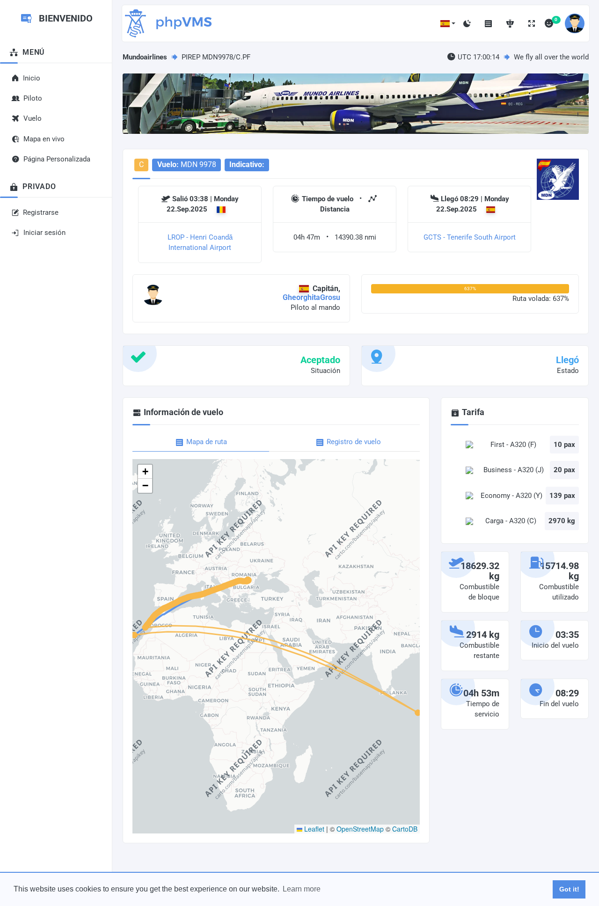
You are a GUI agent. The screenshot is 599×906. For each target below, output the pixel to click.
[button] (447, 23)
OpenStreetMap (360, 828)
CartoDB (404, 828)
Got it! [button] (569, 889)
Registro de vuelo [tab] (354, 442)
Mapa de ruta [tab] (206, 442)
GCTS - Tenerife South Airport (470, 237)
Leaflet (313, 828)
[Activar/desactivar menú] (488, 23)
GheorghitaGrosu (311, 297)
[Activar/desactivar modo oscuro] (467, 23)
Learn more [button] (302, 889)
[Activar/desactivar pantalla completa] (531, 23)
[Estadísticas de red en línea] (510, 23)
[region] (56, 426)
